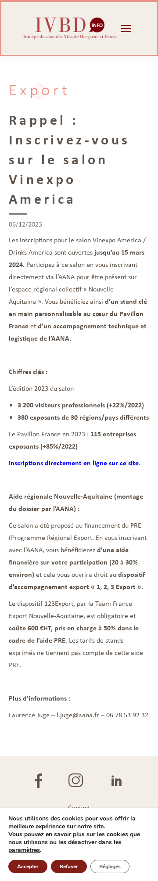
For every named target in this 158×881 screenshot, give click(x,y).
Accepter (28, 866)
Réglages (110, 866)
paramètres (24, 850)
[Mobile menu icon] (126, 28)
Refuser (69, 866)
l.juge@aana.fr (78, 714)
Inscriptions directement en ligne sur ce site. (74, 462)
